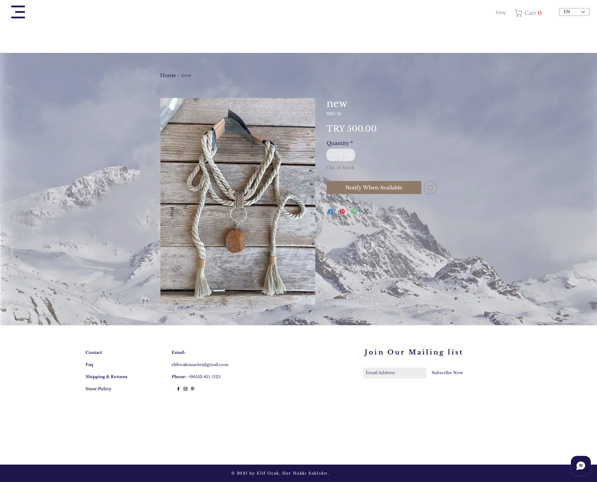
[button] (18, 12)
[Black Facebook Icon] (178, 389)
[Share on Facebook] (330, 211)
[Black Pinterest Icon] (192, 389)
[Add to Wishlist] (430, 187)
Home (168, 75)
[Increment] (349, 155)
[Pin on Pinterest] (342, 211)
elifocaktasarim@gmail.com (200, 364)
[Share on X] (366, 211)
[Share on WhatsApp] (354, 211)
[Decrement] (331, 155)
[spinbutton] (340, 155)
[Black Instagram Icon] (185, 389)
